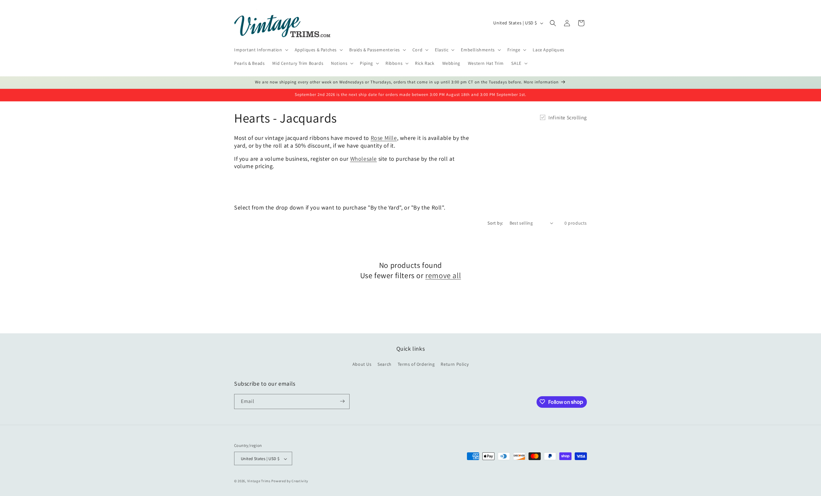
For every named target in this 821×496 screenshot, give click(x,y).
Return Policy (455, 364)
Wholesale (363, 158)
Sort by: (495, 223)
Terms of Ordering (416, 364)
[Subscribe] (342, 401)
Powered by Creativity (289, 481)
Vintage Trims (259, 481)
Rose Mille (384, 137)
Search (384, 364)
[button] (260, 49)
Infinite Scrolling (567, 117)
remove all (443, 275)
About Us (362, 364)
